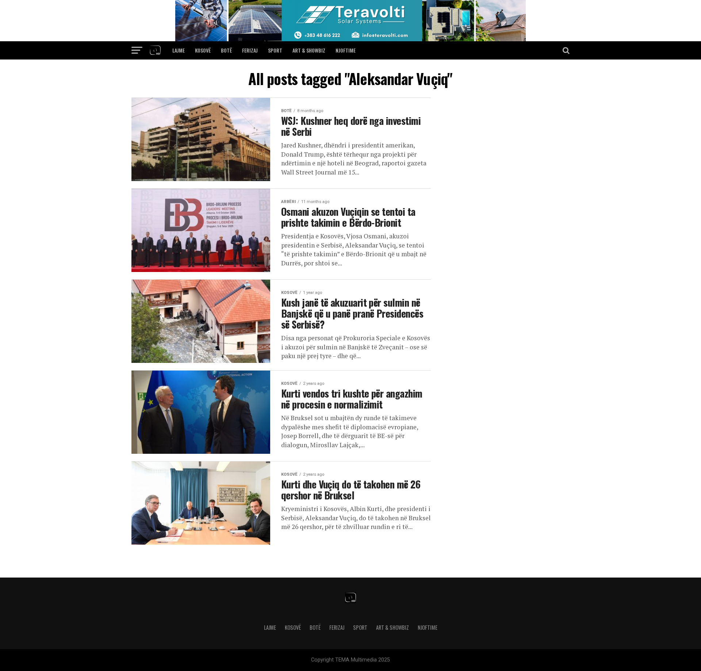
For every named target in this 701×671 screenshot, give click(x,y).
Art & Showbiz (308, 50)
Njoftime (346, 50)
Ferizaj (250, 50)
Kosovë (203, 50)
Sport (275, 50)
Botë (226, 50)
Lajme (178, 50)
